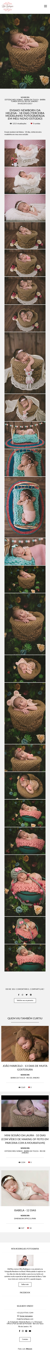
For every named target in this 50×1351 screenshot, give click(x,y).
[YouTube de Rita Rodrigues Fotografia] (30, 1331)
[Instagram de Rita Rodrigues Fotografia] (23, 1331)
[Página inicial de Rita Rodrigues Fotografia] (7, 7)
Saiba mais (25, 1284)
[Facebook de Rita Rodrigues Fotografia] (19, 1331)
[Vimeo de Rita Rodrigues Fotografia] (26, 1331)
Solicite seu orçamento (25, 1000)
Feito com (25, 1349)
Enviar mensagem (26, 1316)
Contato (25, 1339)
